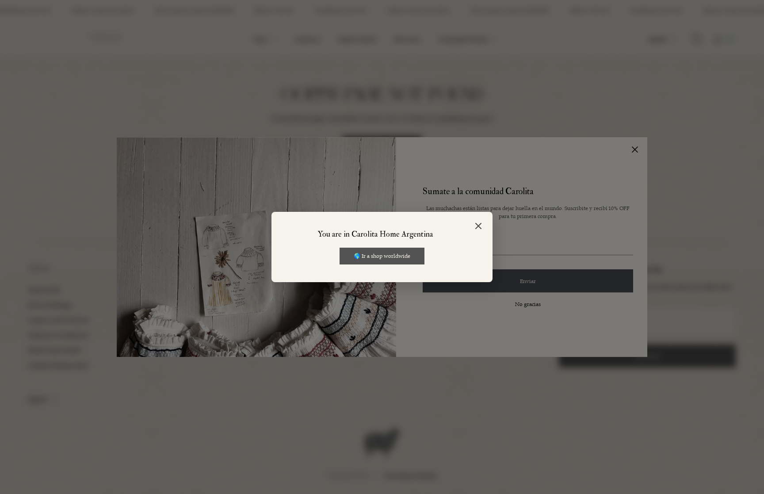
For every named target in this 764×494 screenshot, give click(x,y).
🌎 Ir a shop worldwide (382, 255)
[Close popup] (478, 226)
